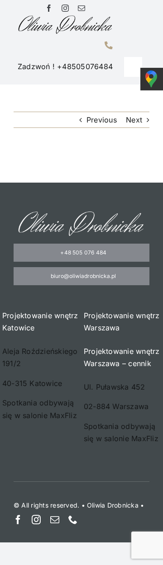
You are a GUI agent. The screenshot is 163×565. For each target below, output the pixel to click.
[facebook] (49, 8)
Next (134, 119)
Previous (101, 119)
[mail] (81, 8)
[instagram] (65, 8)
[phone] (72, 519)
